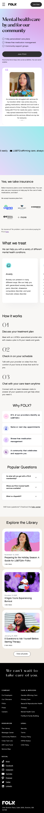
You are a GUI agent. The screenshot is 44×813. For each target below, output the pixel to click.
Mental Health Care (28, 712)
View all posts (22, 654)
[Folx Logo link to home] (8, 803)
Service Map (6, 749)
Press (4, 708)
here (7, 232)
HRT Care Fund (7, 745)
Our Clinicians (7, 699)
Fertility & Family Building (30, 716)
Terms (23, 733)
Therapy (24, 708)
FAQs (4, 703)
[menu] (3, 4)
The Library (6, 728)
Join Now (36, 4)
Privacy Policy (26, 737)
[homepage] (12, 4)
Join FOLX (22, 54)
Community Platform (9, 737)
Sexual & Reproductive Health (31, 703)
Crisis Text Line (7, 741)
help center (36, 507)
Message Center (8, 733)
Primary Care (25, 699)
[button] (20, 120)
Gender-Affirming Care (29, 695)
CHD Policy (25, 745)
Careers (4, 712)
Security (24, 728)
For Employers (7, 695)
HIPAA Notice (26, 741)
